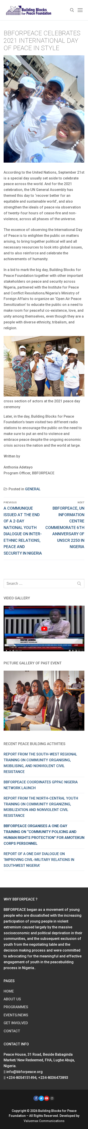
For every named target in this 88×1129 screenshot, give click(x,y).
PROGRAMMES (16, 1007)
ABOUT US (12, 999)
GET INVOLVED (16, 1023)
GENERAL (33, 489)
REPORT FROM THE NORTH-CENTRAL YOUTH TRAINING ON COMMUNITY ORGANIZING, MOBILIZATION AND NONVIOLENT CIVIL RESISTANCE (41, 807)
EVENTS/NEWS (16, 1015)
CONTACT (12, 1031)
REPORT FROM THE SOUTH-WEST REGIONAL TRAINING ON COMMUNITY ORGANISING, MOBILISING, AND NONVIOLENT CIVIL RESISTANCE (40, 763)
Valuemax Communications (44, 1121)
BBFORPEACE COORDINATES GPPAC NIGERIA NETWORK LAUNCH (41, 785)
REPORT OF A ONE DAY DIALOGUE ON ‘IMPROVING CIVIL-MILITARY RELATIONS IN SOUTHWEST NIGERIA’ (39, 860)
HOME (9, 991)
